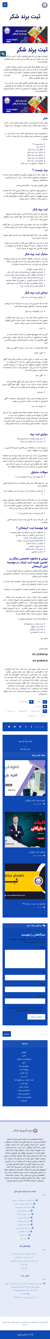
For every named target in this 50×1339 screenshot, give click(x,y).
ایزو (23, 1062)
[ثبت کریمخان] (45, 5)
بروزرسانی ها (24, 1066)
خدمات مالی (24, 1087)
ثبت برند (38, 706)
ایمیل (42, 984)
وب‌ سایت (41, 995)
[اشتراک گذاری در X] (25, 726)
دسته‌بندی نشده (37, 804)
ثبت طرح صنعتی (23, 1210)
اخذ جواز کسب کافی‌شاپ (24, 1257)
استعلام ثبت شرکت (24, 1059)
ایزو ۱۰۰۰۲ (24, 1268)
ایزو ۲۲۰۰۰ (24, 1264)
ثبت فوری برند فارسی (39, 428)
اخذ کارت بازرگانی (35, 711)
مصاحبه (24, 1100)
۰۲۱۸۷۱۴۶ (24, 1294)
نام (43, 972)
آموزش (23, 1052)
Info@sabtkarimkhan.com (24, 1290)
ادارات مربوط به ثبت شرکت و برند (24, 1253)
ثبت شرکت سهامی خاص (23, 1204)
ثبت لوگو (42, 716)
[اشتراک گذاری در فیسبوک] (31, 726)
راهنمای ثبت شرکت (24, 1097)
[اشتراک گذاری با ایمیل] (9, 726)
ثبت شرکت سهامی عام (23, 1207)
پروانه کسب (23, 1069)
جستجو (6, 1034)
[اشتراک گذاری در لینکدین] (14, 726)
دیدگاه (42, 947)
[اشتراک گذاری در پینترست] (20, 726)
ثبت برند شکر (11, 711)
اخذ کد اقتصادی (23, 711)
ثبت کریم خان (16, 75)
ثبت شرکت (23, 1235)
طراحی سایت (11, 1322)
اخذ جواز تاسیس (23, 1217)
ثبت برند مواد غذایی (23, 1228)
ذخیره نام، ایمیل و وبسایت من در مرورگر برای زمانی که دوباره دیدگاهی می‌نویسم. (24, 1009)
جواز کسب (24, 1083)
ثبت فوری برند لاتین (40, 203)
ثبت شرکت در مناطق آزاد (23, 1080)
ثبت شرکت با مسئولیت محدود (23, 1200)
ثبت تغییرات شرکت (23, 1214)
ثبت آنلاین (24, 1073)
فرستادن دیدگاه (36, 1016)
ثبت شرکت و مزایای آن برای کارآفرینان (24, 1261)
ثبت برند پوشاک (23, 1221)
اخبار (24, 1055)
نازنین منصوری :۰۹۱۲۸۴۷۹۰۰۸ (23, 1297)
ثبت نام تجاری (32, 716)
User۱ (38, 702)
